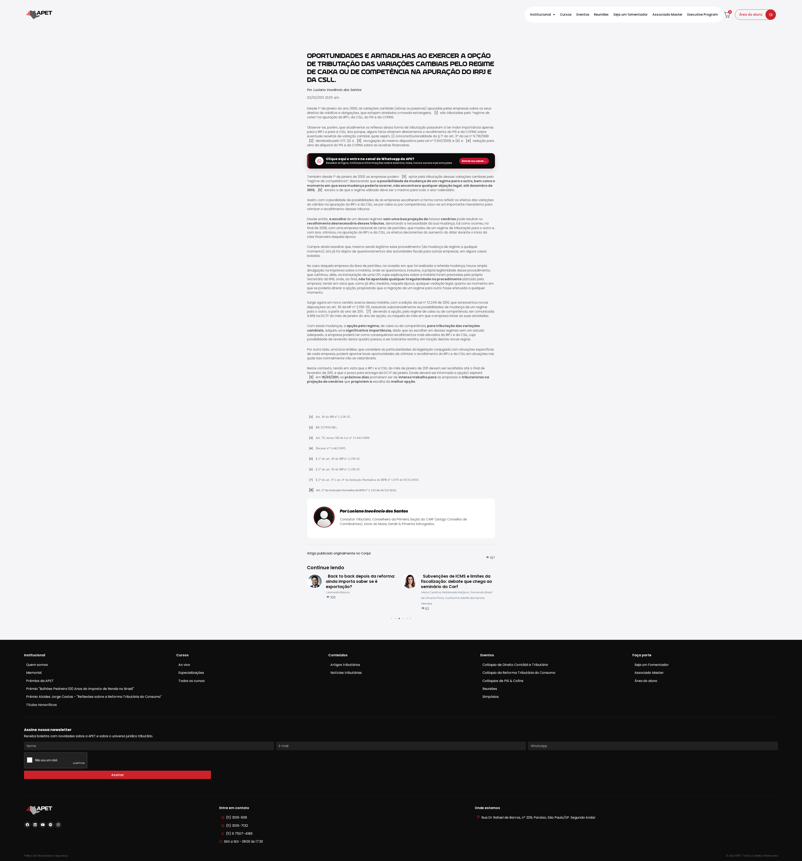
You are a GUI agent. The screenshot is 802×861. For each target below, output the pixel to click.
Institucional (540, 14)
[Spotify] (50, 824)
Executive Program (702, 14)
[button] (391, 618)
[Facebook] (27, 824)
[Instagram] (58, 824)
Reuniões (601, 14)
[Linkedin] (35, 824)
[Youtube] (42, 824)
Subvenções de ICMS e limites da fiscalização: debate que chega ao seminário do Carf (371, 581)
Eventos (582, 14)
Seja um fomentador (630, 14)
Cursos (566, 14)
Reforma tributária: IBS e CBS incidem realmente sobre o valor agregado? (464, 581)
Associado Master (667, 14)
